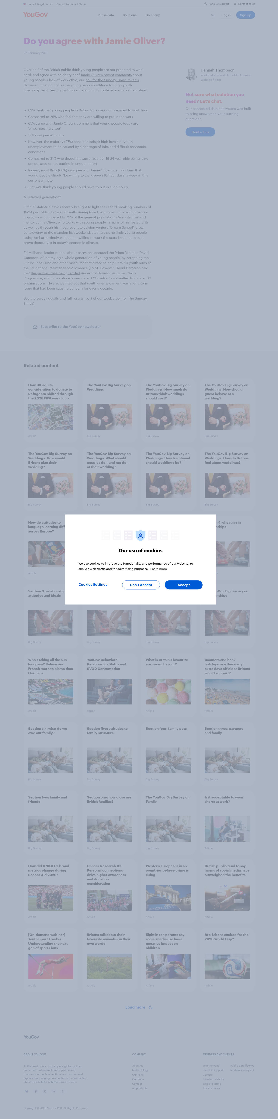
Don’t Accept (141, 585)
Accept (184, 585)
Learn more (158, 568)
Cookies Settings (92, 584)
